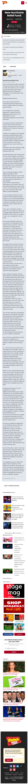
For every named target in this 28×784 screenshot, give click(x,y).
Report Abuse (12, 26)
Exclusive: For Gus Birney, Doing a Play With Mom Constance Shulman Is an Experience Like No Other (14, 42)
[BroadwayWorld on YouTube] (14, 769)
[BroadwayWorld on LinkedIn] (17, 766)
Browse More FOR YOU (13, 533)
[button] (22, 2)
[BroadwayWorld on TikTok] (21, 766)
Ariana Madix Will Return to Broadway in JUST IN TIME (11, 673)
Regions (15, 774)
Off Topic (14, 22)
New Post (12, 25)
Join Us (22, 773)
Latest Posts (18, 19)
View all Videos (7, 578)
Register (14, 2)
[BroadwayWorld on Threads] (10, 769)
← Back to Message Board (10, 30)
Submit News (8, 774)
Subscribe (13, 66)
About (12, 773)
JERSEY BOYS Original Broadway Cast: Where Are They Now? (12, 703)
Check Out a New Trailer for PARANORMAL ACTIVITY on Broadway (18, 548)
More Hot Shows (8, 634)
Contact (17, 773)
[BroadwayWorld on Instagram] (14, 766)
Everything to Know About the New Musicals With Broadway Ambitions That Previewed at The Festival (13, 719)
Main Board (10, 19)
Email (4, 66)
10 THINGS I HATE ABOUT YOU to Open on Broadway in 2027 (12, 688)
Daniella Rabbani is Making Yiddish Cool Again (19, 540)
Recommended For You (9, 492)
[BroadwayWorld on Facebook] (10, 766)
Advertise (6, 773)
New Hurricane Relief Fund (11, 80)
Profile (10, 73)
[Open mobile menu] (26, 2)
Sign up (14, 652)
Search (18, 25)
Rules (19, 26)
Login (19, 2)
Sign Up (9, 760)
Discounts (19, 634)
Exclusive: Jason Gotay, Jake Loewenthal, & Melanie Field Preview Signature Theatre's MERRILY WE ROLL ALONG (19, 560)
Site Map (20, 774)
